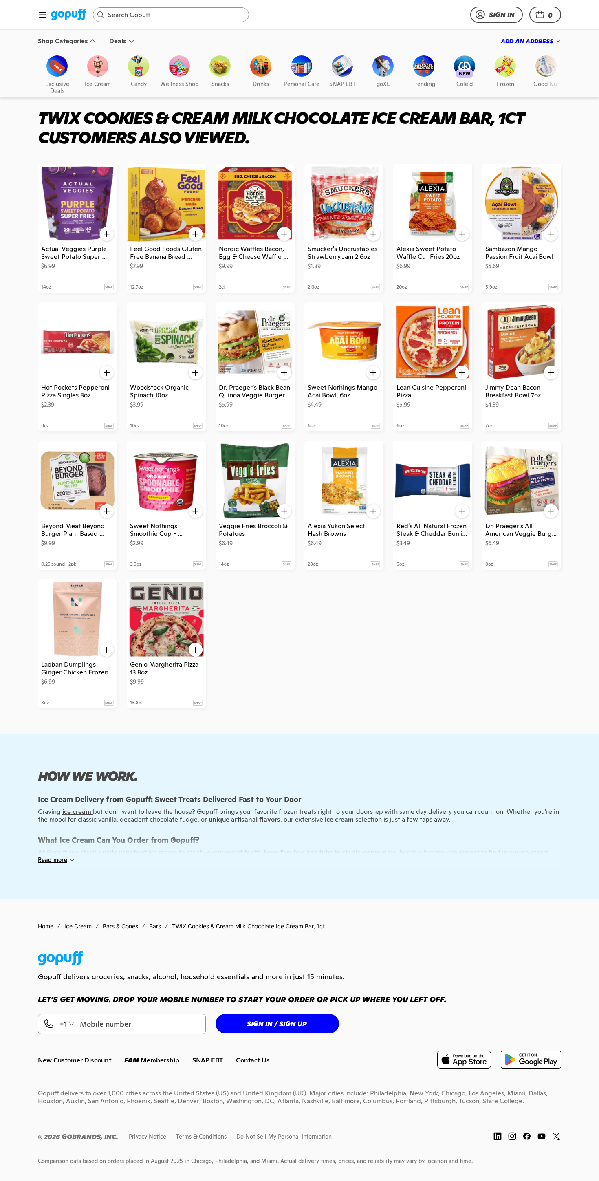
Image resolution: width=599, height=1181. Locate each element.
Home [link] (45, 926)
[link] (68, 15)
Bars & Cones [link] (120, 926)
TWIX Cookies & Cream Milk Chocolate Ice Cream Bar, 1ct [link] (248, 926)
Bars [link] (155, 926)
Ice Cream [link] (78, 926)
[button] (545, 15)
